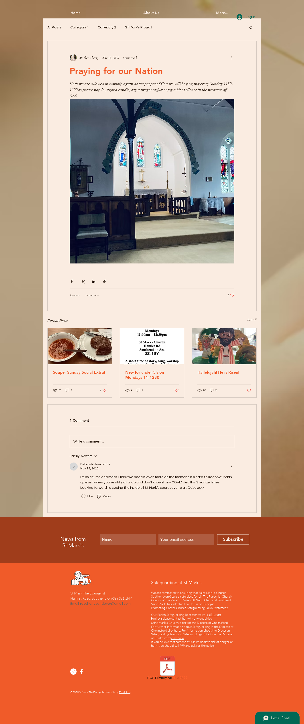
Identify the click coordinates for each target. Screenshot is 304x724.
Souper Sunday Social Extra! (79, 372)
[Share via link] (104, 281)
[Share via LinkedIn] (93, 281)
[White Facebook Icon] (81, 671)
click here (177, 638)
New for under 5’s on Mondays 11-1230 (144, 375)
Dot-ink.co (124, 692)
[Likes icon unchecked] (83, 496)
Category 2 (107, 27)
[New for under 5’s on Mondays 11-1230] (152, 346)
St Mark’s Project (138, 27)
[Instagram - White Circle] (73, 671)
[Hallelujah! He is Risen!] (224, 346)
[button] (251, 27)
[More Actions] (231, 466)
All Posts (54, 27)
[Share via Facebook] (72, 281)
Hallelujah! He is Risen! (218, 372)
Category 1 (79, 27)
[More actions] (231, 57)
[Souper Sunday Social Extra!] (80, 346)
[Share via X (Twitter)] (83, 281)
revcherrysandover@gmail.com (105, 603)
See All (252, 320)
